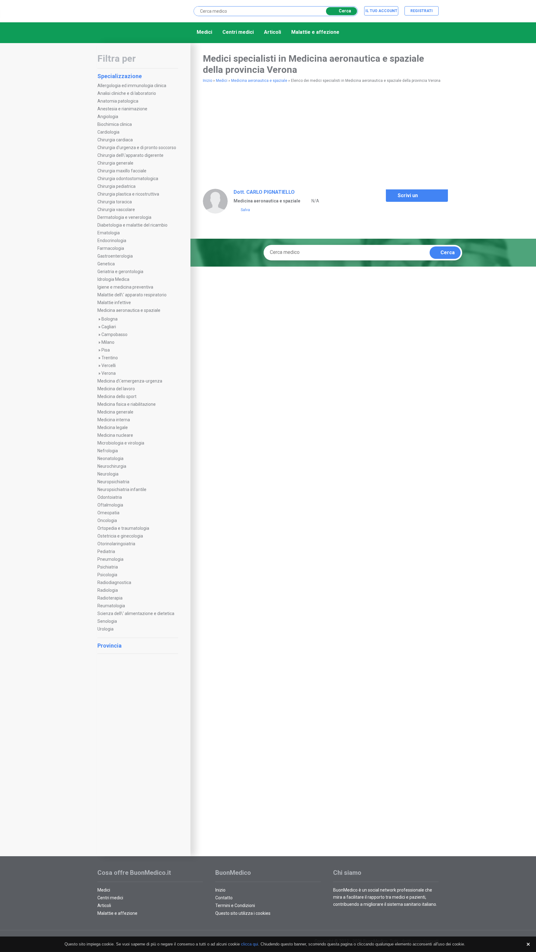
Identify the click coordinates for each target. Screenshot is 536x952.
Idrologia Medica (113, 279)
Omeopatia (108, 512)
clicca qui (249, 944)
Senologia (107, 621)
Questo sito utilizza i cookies (242, 913)
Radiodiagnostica (114, 582)
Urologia (105, 629)
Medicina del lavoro (116, 388)
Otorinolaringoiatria (116, 543)
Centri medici (238, 32)
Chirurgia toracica (114, 201)
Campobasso (114, 334)
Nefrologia (107, 450)
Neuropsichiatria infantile (121, 489)
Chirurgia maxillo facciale (121, 170)
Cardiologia (108, 132)
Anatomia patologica (117, 101)
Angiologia (107, 116)
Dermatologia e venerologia (124, 217)
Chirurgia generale (115, 163)
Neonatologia (110, 458)
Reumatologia (111, 605)
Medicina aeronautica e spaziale (128, 310)
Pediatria (106, 551)
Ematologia (108, 232)
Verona (108, 373)
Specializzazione (119, 76)
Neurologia (107, 474)
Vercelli (108, 365)
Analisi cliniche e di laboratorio (126, 93)
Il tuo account (381, 11)
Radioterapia (110, 598)
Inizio (207, 80)
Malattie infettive (114, 302)
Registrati (421, 11)
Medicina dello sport (116, 396)
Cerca (345, 10)
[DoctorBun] (130, 10)
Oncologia (107, 520)
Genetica (106, 263)
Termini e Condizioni (235, 905)
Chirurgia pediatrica (116, 186)
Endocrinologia (111, 240)
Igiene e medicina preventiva (125, 287)
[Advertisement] (137, 751)
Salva (245, 210)
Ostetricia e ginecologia (120, 536)
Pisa (105, 350)
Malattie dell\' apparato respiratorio (132, 294)
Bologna (109, 319)
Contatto (224, 897)
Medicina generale (115, 412)
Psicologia (107, 574)
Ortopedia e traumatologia (123, 528)
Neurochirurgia (111, 466)
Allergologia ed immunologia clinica (131, 85)
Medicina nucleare (115, 435)
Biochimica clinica (114, 124)
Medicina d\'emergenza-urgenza (129, 381)
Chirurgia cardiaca (115, 139)
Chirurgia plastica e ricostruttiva (128, 194)
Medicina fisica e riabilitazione (126, 404)
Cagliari (108, 326)
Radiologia (107, 590)
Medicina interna (113, 419)
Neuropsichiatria (113, 481)
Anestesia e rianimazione (122, 108)
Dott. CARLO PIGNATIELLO (264, 192)
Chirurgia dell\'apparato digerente (130, 155)
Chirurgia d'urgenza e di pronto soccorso (136, 147)
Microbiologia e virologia (120, 443)
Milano (107, 342)
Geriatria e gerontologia (120, 271)
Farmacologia (110, 248)
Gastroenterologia (115, 256)
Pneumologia (110, 559)
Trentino (109, 357)
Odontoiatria (109, 497)
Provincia (109, 645)
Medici (204, 32)
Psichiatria (107, 567)
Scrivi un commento (410, 197)
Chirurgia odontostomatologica (127, 178)
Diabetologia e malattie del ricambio (132, 225)
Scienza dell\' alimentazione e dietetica (135, 613)
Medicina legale (112, 427)
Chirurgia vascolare (116, 209)
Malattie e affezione (315, 32)
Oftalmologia (110, 505)
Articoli (272, 32)
